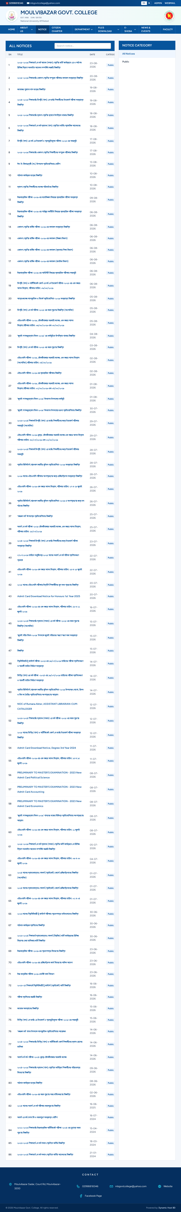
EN (144, 3)
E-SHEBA (128, 29)
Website (168, 1186)
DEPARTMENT (82, 29)
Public (125, 61)
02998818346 (90, 1186)
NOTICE (42, 29)
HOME (11, 29)
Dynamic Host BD (167, 1208)
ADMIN (158, 3)
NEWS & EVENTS (145, 29)
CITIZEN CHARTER (57, 29)
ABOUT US (24, 29)
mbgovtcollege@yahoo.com (131, 1186)
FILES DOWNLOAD (105, 29)
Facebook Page (93, 1195)
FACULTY (168, 29)
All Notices (128, 53)
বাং (149, 3)
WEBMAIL (170, 3)
